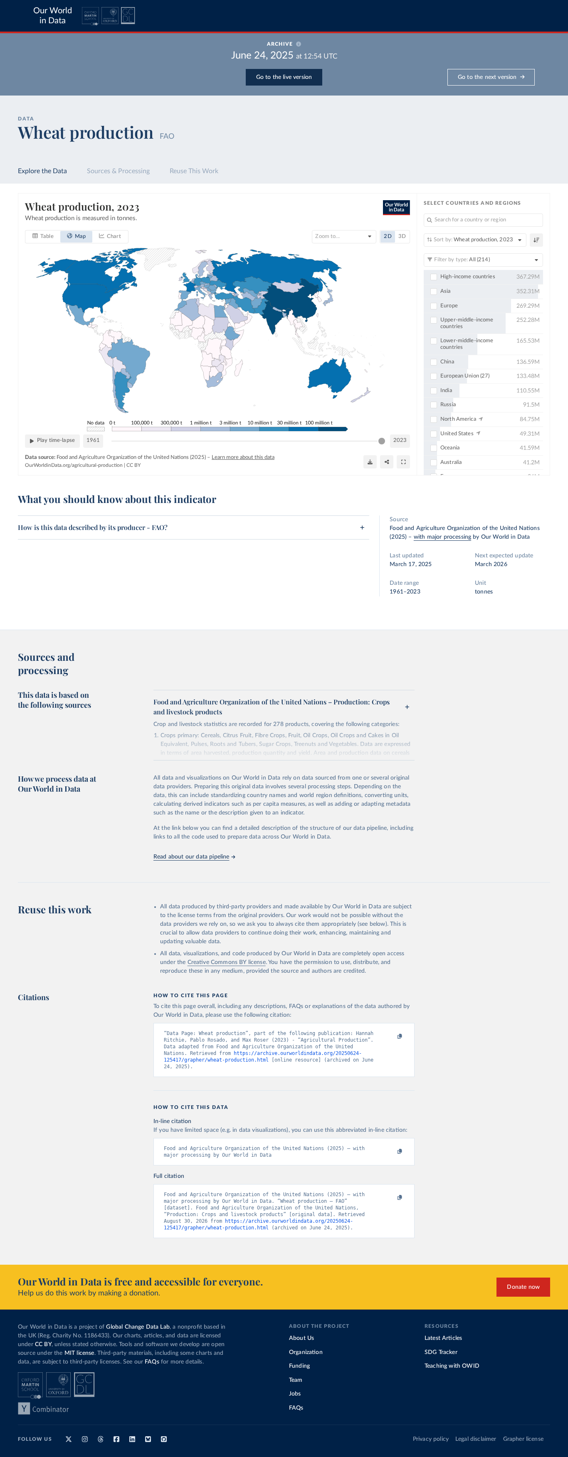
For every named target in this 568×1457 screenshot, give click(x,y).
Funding (299, 1366)
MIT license (79, 1353)
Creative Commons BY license (227, 962)
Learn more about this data (243, 457)
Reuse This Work (194, 171)
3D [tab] (402, 236)
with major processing (442, 537)
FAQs (152, 1362)
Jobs (295, 1394)
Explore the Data (42, 171)
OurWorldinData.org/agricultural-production (74, 465)
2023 (400, 440)
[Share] (386, 461)
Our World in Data (52, 16)
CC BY (133, 465)
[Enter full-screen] (403, 461)
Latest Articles (443, 1338)
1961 (93, 440)
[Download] (370, 461)
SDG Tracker (441, 1352)
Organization (306, 1352)
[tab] (43, 237)
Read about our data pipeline (191, 857)
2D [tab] (387, 236)
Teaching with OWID (452, 1366)
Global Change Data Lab (138, 1327)
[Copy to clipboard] (391, 1036)
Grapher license (523, 1439)
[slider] (381, 441)
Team (296, 1380)
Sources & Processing (118, 171)
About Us (301, 1338)
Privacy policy (431, 1439)
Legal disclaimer (475, 1439)
